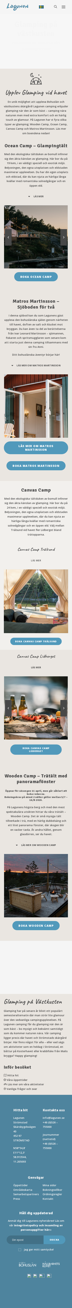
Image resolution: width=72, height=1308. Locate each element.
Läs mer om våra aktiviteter (26, 1084)
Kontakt (48, 1198)
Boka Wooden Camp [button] (36, 925)
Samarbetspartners (26, 1194)
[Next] (63, 245)
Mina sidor (49, 1185)
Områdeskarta (22, 1190)
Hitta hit (13, 1075)
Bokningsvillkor (52, 1190)
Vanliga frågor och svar (22, 1089)
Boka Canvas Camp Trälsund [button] (36, 641)
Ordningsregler (52, 1194)
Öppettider (20, 1185)
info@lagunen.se (53, 1118)
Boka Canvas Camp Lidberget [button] (36, 750)
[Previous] (8, 245)
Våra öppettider (17, 1080)
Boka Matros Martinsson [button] (36, 466)
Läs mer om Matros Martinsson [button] (36, 447)
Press (16, 1198)
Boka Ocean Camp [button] (36, 277)
